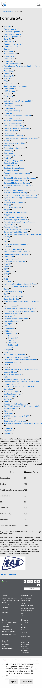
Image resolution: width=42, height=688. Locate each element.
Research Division (11, 170)
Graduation (8, 103)
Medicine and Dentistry (8, 631)
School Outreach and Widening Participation (21, 138)
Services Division (10, 306)
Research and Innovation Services (17, 173)
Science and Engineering (8, 634)
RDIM (6, 377)
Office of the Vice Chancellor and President (20, 360)
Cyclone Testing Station (13, 249)
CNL (6, 276)
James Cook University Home (4, 4)
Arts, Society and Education (9, 622)
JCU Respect (9, 428)
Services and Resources (28, 630)
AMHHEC (7, 205)
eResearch (8, 281)
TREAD (7, 401)
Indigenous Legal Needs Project (16, 319)
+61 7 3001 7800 (25, 652)
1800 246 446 (5, 644)
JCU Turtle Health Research (14, 262)
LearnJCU (8, 93)
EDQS (6, 98)
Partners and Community (14, 136)
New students (9, 88)
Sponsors (11, 347)
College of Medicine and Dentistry (17, 183)
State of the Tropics (12, 391)
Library (7, 352)
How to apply (9, 41)
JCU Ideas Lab (9, 272)
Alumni (7, 141)
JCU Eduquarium (10, 259)
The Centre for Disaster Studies (16, 252)
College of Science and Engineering (17, 185)
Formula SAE (13, 338)
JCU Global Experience (12, 31)
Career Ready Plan (11, 131)
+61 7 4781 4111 (25, 644)
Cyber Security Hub (11, 299)
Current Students (11, 83)
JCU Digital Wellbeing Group (15, 212)
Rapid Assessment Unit (13, 374)
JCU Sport (8, 350)
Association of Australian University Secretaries (22, 301)
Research (8, 433)
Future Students (10, 29)
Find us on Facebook (8, 574)
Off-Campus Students (12, 106)
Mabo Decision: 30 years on (14, 355)
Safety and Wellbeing (12, 111)
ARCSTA (7, 215)
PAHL (6, 367)
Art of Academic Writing (13, 121)
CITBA (6, 239)
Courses (7, 49)
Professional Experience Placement (17, 116)
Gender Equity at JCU (12, 314)
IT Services (8, 326)
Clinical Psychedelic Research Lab (17, 229)
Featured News (6, 610)
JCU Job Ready (9, 108)
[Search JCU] (38, 4)
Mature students (10, 54)
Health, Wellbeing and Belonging (17, 128)
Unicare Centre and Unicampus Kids (18, 101)
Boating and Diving (11, 227)
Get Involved (13, 345)
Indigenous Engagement (13, 160)
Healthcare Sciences (7, 629)
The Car (11, 340)
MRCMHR (8, 26)
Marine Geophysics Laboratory (16, 357)
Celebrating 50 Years (12, 155)
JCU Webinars (9, 329)
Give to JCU (8, 316)
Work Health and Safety (13, 291)
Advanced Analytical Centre (14, 202)
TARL (6, 279)
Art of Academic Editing (13, 123)
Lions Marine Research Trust (15, 217)
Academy (7, 158)
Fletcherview (9, 257)
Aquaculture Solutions (12, 207)
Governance (9, 153)
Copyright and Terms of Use (15, 421)
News (10, 336)
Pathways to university (13, 44)
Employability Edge (11, 118)
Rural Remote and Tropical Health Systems (20, 195)
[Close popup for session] (38, 661)
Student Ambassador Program (16, 86)
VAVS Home (8, 413)
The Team (12, 343)
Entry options (9, 59)
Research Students (26, 611)
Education (24, 632)
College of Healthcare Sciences (16, 180)
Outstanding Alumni (12, 362)
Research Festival (11, 165)
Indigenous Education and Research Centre (20, 284)
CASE (6, 175)
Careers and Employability (14, 126)
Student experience (11, 36)
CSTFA (6, 247)
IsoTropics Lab (10, 324)
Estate (6, 289)
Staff (6, 294)
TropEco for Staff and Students (16, 404)
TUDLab (7, 411)
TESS (6, 269)
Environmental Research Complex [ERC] (19, 309)
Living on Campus (11, 46)
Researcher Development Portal (16, 379)
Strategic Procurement (13, 394)
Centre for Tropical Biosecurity (16, 232)
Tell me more (27, 681)
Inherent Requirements (13, 321)
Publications (9, 51)
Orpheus (7, 267)
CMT (6, 242)
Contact (5, 641)
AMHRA (7, 210)
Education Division (11, 163)
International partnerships (14, 143)
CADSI (6, 274)
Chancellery (8, 151)
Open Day (8, 39)
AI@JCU (7, 78)
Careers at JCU (10, 133)
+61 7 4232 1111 (25, 648)
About (4, 596)
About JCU (8, 146)
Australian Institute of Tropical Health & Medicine (23, 423)
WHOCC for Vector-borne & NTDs (17, 416)
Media (6, 418)
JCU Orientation (10, 91)
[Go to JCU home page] (5, 581)
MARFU (7, 264)
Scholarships (9, 56)
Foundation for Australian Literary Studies (20, 311)
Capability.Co (9, 76)
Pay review (8, 431)
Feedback (31, 589)
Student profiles (10, 396)
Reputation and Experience (14, 148)
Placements (8, 96)
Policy (6, 365)
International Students (13, 34)
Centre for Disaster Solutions (15, 244)
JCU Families (9, 61)
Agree (13, 681)
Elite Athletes (9, 71)
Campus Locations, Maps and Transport (10, 601)
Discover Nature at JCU (13, 296)
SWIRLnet (8, 399)
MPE (6, 188)
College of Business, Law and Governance (20, 178)
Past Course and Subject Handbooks (18, 286)
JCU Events (8, 331)
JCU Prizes (8, 113)
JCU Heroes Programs (12, 64)
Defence (7, 73)
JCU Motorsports (8, 11)
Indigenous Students (27, 606)
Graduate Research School (14, 168)
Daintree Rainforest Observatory (17, 254)
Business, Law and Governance (7, 625)
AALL (6, 81)
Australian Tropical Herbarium (16, 220)
